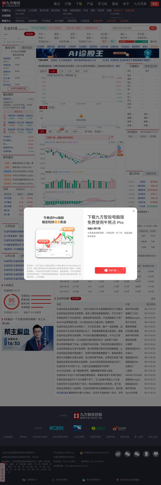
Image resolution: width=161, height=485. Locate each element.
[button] (110, 271)
